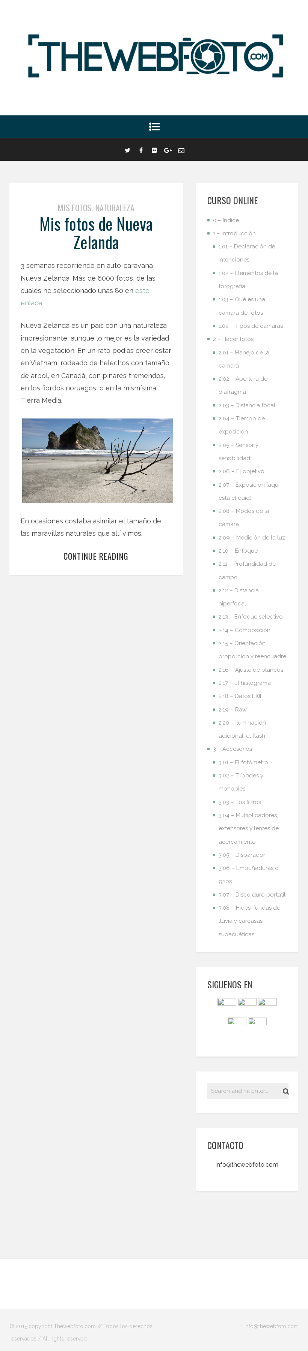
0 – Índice (226, 220)
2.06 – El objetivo (241, 471)
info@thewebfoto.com (247, 1164)
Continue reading (95, 556)
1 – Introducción (234, 233)
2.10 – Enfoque (238, 550)
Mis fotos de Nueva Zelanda (96, 232)
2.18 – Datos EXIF (241, 696)
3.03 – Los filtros (240, 802)
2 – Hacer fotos (233, 339)
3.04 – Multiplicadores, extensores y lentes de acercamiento (249, 828)
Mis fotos (74, 208)
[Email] (181, 149)
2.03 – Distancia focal (247, 405)
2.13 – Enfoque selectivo (251, 616)
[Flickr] (154, 149)
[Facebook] (140, 149)
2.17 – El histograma (245, 683)
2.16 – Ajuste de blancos (251, 670)
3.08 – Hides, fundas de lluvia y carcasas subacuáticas (249, 921)
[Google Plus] (168, 149)
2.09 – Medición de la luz (252, 537)
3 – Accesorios (232, 749)
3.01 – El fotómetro (243, 762)
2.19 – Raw (233, 709)
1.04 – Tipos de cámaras (251, 326)
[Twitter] (127, 149)
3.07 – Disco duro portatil (252, 894)
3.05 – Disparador (242, 855)
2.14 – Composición (244, 630)
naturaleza (114, 208)
